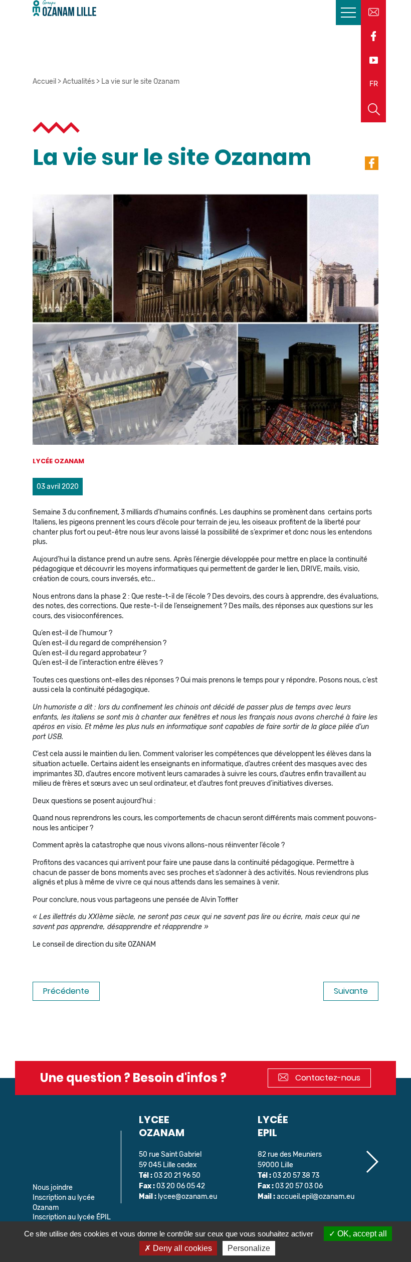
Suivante (351, 991)
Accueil (44, 81)
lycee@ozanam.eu (187, 1196)
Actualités (79, 81)
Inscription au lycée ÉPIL (72, 1217)
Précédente (66, 991)
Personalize (249, 1248)
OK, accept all (361, 1233)
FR (373, 84)
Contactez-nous (326, 1078)
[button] (371, 1162)
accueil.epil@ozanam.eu (315, 1196)
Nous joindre (53, 1187)
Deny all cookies (181, 1248)
